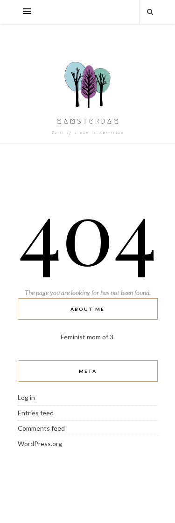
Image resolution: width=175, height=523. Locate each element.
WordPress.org (40, 443)
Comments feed (41, 428)
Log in (26, 397)
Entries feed (36, 413)
